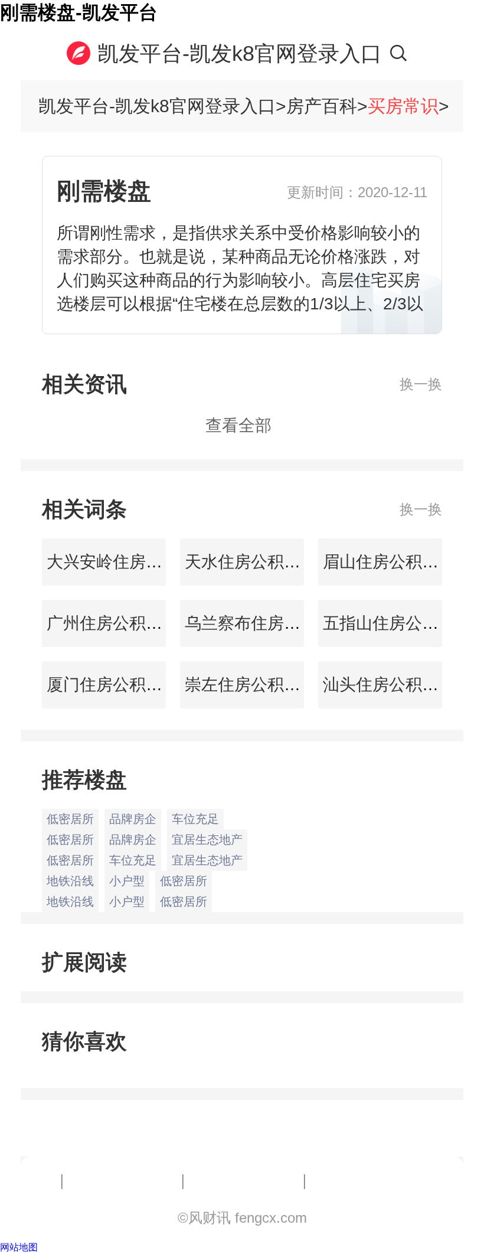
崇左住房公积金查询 (256, 684)
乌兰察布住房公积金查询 (273, 623)
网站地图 (19, 1247)
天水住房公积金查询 (256, 562)
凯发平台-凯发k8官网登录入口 (239, 53)
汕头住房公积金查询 (395, 684)
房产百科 (321, 106)
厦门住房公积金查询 (118, 684)
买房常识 (403, 106)
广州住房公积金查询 (118, 623)
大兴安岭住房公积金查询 (135, 562)
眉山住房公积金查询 (395, 562)
